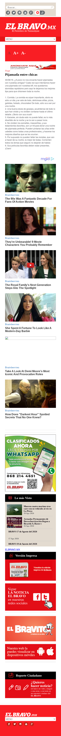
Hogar (7, 71)
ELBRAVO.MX (12, 549)
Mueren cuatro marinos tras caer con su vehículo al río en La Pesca (38, 508)
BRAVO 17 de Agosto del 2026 (22, 531)
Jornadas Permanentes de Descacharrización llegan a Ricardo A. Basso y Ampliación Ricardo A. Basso (38, 521)
